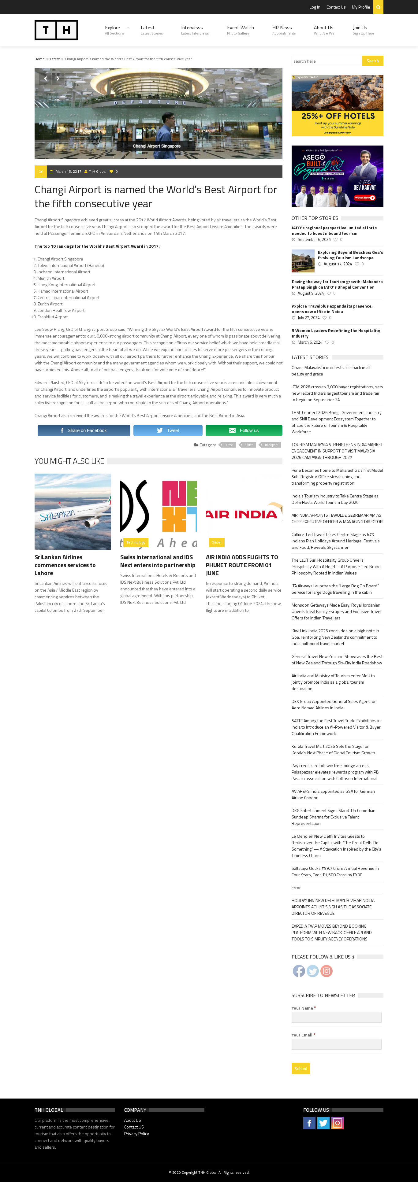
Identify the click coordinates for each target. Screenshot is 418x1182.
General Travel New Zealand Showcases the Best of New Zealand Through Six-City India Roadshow (337, 659)
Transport (271, 444)
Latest (152, 30)
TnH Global (97, 171)
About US (132, 1120)
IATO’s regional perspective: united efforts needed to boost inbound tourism (334, 230)
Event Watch (240, 30)
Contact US (134, 1127)
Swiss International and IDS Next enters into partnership (158, 561)
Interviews (195, 30)
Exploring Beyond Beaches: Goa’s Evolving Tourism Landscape (350, 254)
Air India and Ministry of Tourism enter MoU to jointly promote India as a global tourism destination (333, 682)
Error (296, 887)
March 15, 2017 (68, 171)
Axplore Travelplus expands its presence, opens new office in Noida (332, 308)
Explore (114, 30)
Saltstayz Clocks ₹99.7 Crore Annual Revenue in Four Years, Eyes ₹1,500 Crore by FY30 (335, 871)
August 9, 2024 (311, 293)
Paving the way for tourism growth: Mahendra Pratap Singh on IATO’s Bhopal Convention (337, 284)
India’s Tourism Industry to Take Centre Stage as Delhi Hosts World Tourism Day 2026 (335, 499)
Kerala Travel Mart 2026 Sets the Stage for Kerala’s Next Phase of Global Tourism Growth (333, 749)
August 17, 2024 (338, 264)
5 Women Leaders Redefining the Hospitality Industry (336, 333)
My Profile (361, 7)
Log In (315, 7)
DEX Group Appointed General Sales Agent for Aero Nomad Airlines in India (334, 704)
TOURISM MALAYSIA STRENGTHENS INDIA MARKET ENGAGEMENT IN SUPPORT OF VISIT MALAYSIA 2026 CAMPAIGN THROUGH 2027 (337, 450)
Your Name (304, 1008)
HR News (284, 30)
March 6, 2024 (310, 342)
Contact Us (336, 7)
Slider (249, 444)
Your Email (303, 1035)
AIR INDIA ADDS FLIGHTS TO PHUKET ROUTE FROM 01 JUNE (242, 565)
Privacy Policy (136, 1133)
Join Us (363, 30)
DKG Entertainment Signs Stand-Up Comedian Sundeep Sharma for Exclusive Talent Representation (333, 816)
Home (40, 59)
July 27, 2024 (308, 318)
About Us (324, 30)
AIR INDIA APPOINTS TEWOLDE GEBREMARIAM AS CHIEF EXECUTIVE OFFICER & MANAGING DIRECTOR (337, 518)
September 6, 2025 (314, 239)
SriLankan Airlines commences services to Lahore (65, 565)
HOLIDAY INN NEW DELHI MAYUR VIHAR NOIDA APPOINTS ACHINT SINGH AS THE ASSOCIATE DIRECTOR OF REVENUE (333, 906)
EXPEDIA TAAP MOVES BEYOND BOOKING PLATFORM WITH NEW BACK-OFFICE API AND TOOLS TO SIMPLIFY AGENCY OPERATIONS (332, 932)
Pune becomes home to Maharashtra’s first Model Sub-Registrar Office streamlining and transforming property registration (337, 476)
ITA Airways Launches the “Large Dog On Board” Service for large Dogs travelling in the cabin (335, 588)
